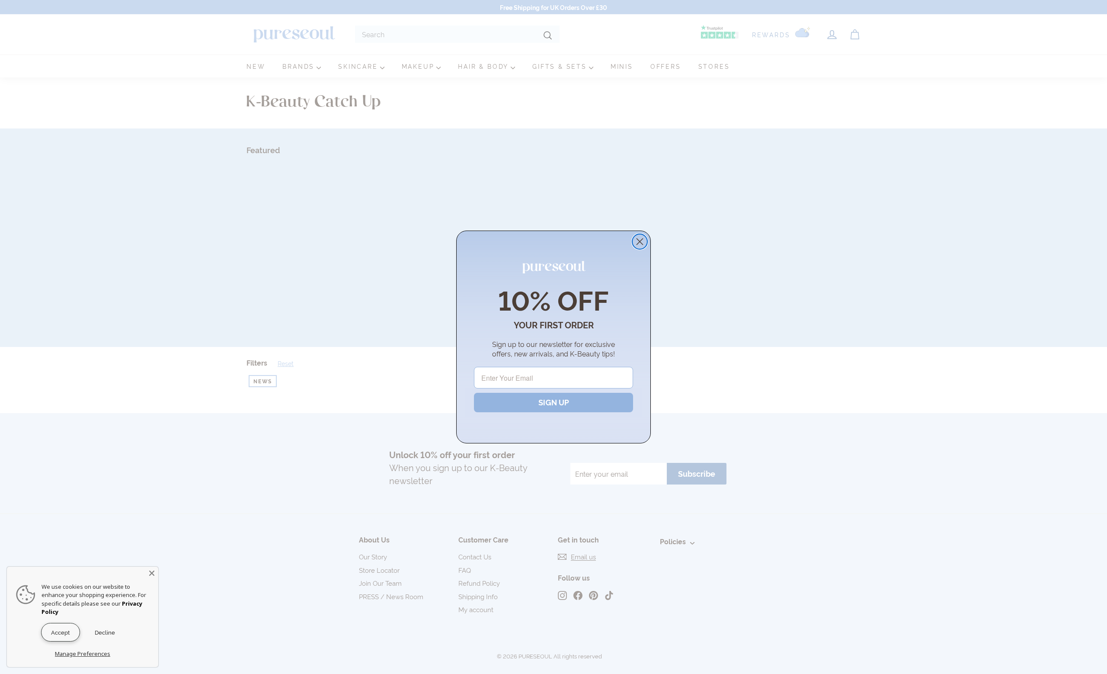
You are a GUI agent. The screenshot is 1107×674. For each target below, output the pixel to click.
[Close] (151, 573)
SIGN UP (553, 402)
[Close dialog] (639, 241)
